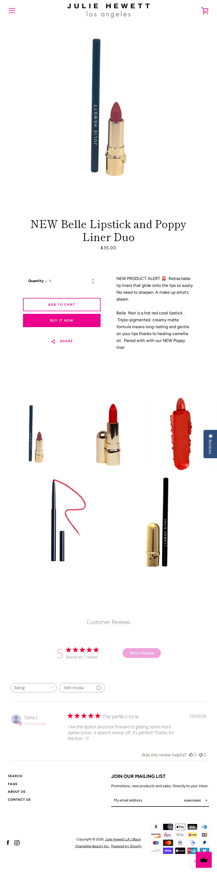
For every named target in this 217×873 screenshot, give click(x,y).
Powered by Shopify (126, 846)
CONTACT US (19, 799)
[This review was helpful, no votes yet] (191, 755)
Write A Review (142, 653)
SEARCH (15, 776)
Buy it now (62, 320)
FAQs (12, 784)
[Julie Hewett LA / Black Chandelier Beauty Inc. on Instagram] (17, 842)
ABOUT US (16, 792)
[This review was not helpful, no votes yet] (200, 755)
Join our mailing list (138, 776)
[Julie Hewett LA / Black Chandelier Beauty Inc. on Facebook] (8, 842)
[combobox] (34, 687)
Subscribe (193, 800)
